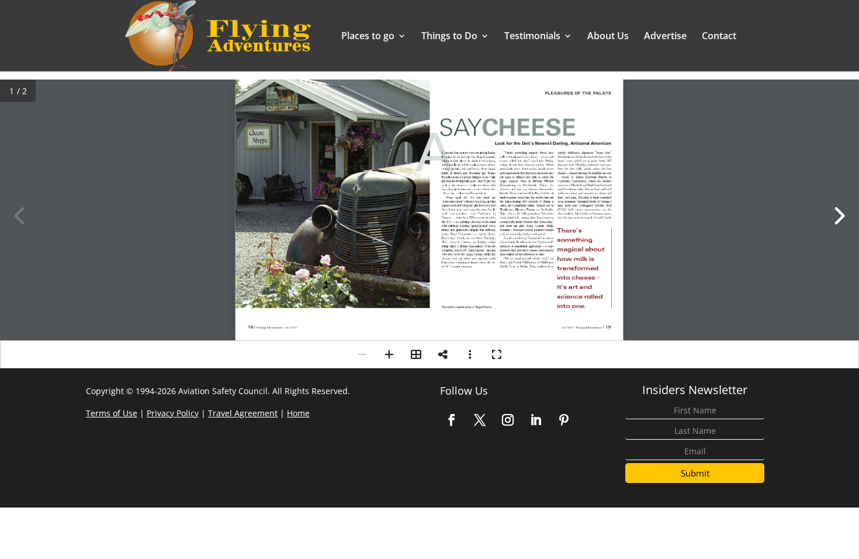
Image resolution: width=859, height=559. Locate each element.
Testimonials (532, 37)
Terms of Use (111, 413)
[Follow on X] (479, 420)
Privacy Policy (173, 413)
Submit (695, 473)
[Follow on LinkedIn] (536, 420)
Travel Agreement (243, 413)
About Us (608, 37)
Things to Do (449, 37)
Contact (719, 37)
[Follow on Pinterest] (564, 420)
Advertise (665, 37)
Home (298, 413)
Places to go (367, 37)
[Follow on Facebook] (451, 420)
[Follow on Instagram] (507, 420)
